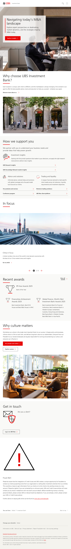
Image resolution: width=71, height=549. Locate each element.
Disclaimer (5, 534)
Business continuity (12, 534)
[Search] (63, 3)
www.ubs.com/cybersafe (41, 498)
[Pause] (34, 270)
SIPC (45, 540)
